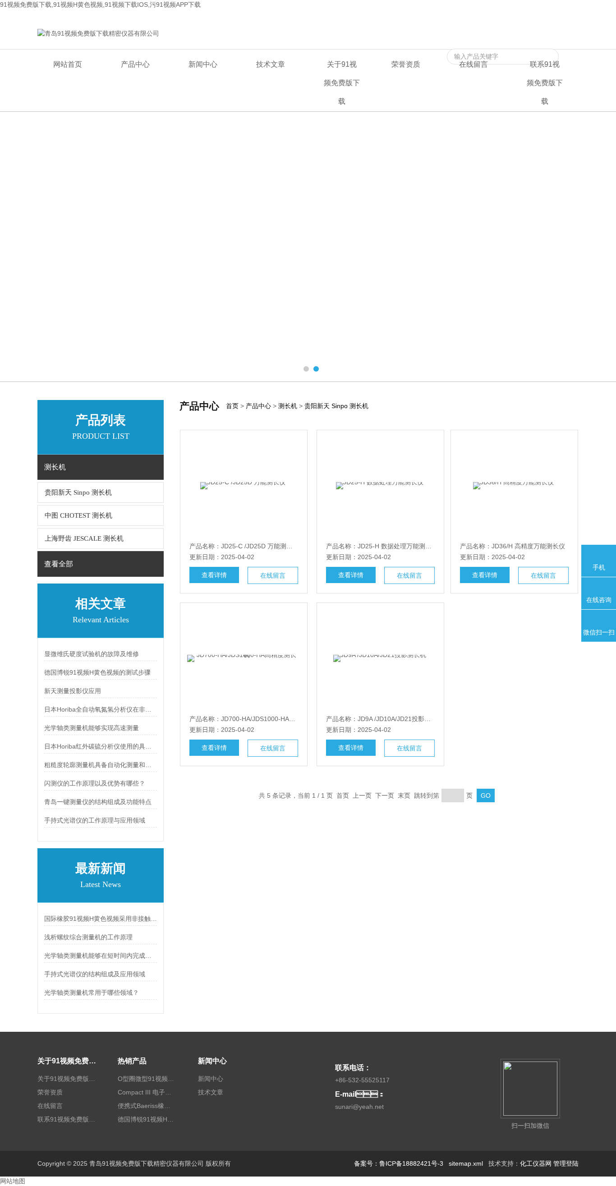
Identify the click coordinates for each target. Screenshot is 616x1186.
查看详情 (214, 575)
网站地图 (12, 1181)
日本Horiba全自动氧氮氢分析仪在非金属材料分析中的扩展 (100, 709)
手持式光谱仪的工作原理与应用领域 (94, 820)
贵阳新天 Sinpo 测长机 (78, 492)
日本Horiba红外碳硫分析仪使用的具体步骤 (100, 746)
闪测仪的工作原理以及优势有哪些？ (94, 783)
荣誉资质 (405, 64)
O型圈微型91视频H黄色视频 (147, 1078)
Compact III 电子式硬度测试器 (147, 1092)
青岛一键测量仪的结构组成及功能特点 (98, 801)
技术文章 (270, 64)
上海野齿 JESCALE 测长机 (84, 538)
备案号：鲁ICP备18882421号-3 (398, 1163)
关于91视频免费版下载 (342, 82)
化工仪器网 (536, 1163)
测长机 (287, 405)
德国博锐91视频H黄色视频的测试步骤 (97, 672)
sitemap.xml (466, 1163)
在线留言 (496, 16)
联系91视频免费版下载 (547, 16)
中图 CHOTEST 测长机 (78, 515)
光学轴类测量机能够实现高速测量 (91, 727)
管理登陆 (566, 1163)
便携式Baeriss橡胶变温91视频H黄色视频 (147, 1105)
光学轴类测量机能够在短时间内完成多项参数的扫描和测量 (100, 955)
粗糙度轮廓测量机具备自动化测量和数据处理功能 (100, 764)
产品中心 (135, 64)
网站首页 (67, 64)
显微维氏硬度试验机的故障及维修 (91, 653)
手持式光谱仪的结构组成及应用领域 (94, 974)
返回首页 (465, 16)
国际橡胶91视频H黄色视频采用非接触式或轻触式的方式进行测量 (100, 918)
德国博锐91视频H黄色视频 (147, 1119)
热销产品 (132, 1061)
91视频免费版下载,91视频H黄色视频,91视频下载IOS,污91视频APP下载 (100, 4)
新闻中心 (202, 64)
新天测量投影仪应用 (72, 690)
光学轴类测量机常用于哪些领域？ (91, 992)
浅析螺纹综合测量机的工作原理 (88, 937)
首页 (232, 405)
